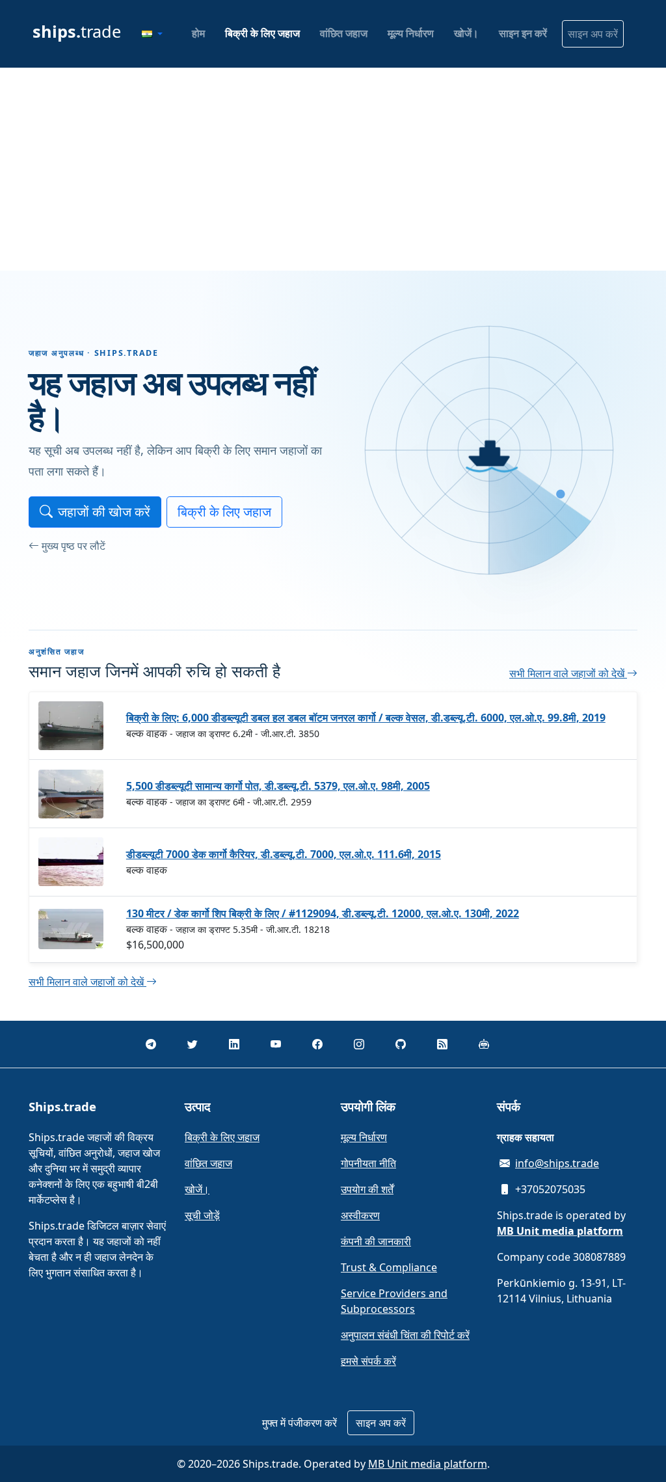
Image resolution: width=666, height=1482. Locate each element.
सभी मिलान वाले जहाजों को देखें (568, 673)
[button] (152, 34)
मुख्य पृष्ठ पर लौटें (73, 546)
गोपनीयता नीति (368, 1163)
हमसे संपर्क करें (368, 1361)
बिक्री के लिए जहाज (262, 33)
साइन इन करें (523, 33)
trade (77, 31)
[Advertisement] (333, 169)
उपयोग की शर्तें (367, 1189)
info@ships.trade (557, 1163)
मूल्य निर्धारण (411, 33)
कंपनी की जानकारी (376, 1241)
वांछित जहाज (343, 33)
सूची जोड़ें (202, 1215)
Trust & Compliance (389, 1267)
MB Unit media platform (427, 1464)
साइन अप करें (593, 34)
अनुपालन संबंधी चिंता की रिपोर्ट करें (405, 1335)
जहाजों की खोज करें (104, 511)
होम (198, 33)
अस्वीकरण (360, 1215)
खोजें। (466, 33)
